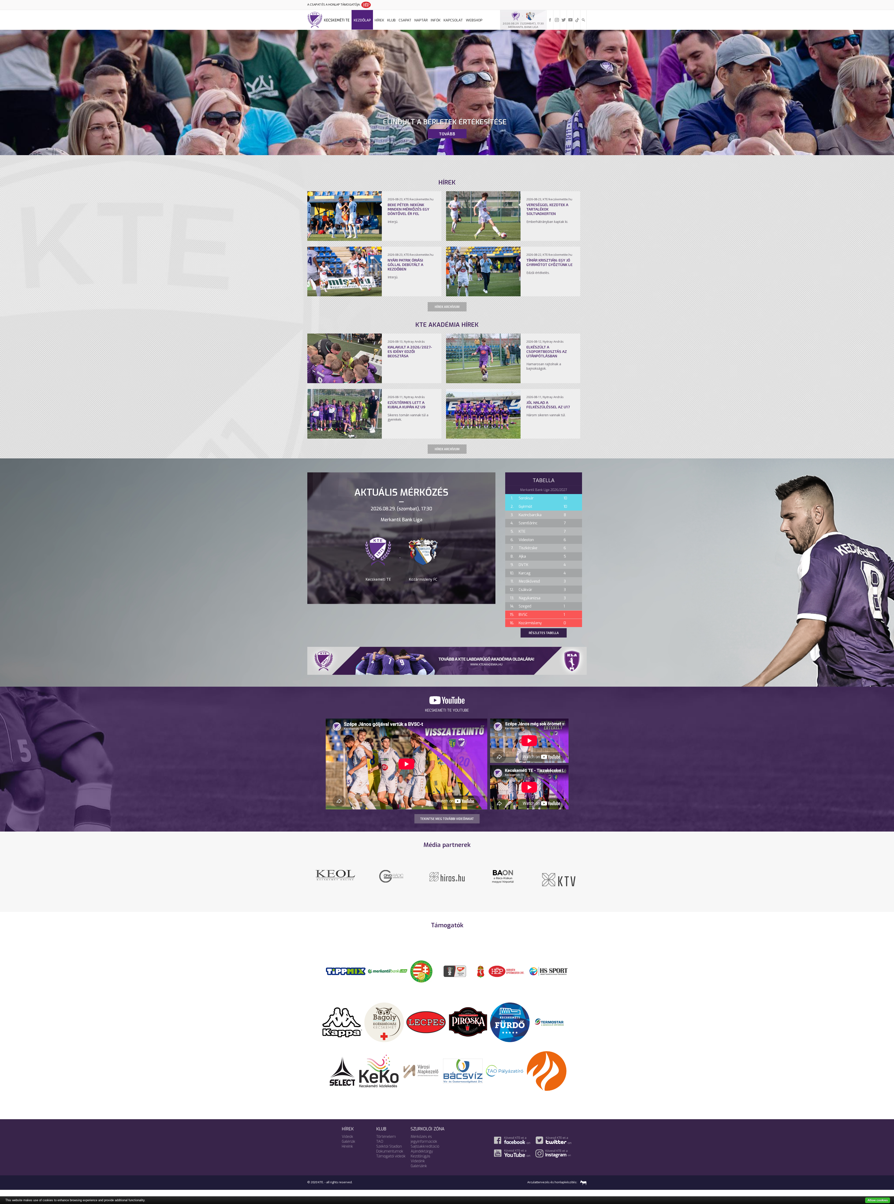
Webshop (474, 20)
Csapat (405, 20)
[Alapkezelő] (421, 1070)
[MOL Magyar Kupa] (455, 970)
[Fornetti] (546, 1070)
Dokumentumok (389, 1151)
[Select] (342, 1070)
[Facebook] (550, 19)
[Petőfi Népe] (447, 876)
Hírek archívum (447, 307)
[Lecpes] (426, 1021)
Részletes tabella (544, 633)
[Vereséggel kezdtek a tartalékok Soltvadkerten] (483, 239)
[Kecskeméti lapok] (391, 872)
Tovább (447, 133)
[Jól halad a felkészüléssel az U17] (483, 437)
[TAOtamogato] (505, 1070)
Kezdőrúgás (420, 1156)
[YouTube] (570, 19)
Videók (347, 1136)
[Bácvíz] (463, 1070)
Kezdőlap (362, 20)
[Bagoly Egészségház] (384, 1021)
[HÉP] (506, 970)
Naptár (421, 20)
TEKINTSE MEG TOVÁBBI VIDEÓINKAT (447, 819)
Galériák (348, 1141)
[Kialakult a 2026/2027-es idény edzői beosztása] (344, 381)
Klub (391, 20)
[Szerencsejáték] (346, 970)
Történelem (386, 1136)
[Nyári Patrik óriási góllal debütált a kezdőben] (344, 294)
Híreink (347, 1146)
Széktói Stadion (389, 1146)
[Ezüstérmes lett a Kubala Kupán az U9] (344, 437)
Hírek (379, 20)
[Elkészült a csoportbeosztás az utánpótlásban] (483, 381)
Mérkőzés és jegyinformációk (424, 1139)
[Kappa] (342, 1021)
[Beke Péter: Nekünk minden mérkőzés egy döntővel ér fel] (344, 239)
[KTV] (335, 879)
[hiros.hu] (559, 876)
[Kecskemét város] (480, 970)
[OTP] (387, 970)
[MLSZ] (421, 970)
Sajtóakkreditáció (425, 1146)
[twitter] (564, 19)
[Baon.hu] (503, 876)
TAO (379, 1141)
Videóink (418, 1161)
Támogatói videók (391, 1156)
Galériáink (419, 1165)
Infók (435, 20)
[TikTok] (577, 19)
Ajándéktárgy (422, 1151)
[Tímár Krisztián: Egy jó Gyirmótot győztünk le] (483, 294)
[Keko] (379, 1070)
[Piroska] (468, 1021)
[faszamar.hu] (582, 1182)
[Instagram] (557, 19)
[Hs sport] (548, 970)
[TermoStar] (552, 1021)
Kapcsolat (453, 20)
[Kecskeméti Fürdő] (510, 1021)
